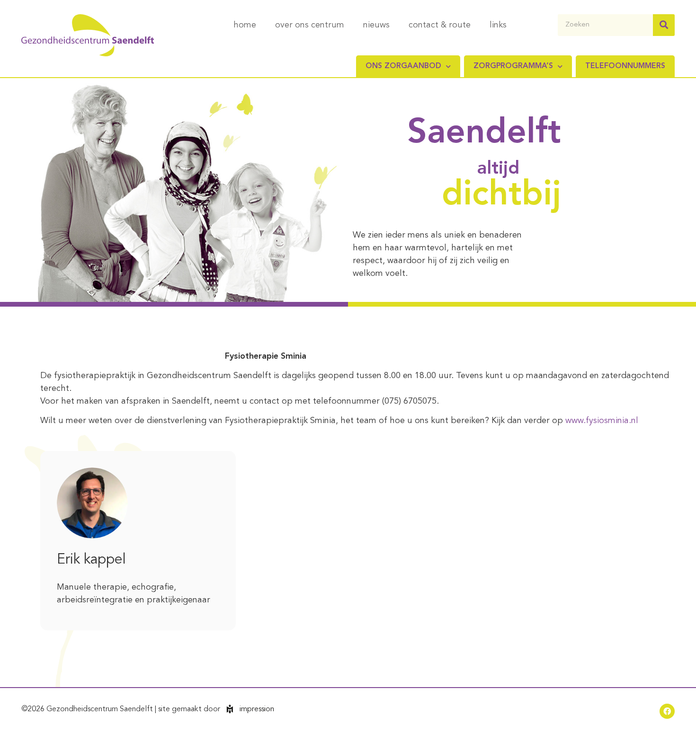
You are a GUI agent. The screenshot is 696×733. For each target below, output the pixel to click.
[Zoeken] (664, 25)
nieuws (376, 25)
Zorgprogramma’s (513, 66)
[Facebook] (667, 711)
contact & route (440, 25)
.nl (633, 420)
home (244, 25)
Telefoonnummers (625, 66)
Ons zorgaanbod (403, 66)
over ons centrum (309, 25)
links (498, 25)
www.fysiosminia (597, 420)
